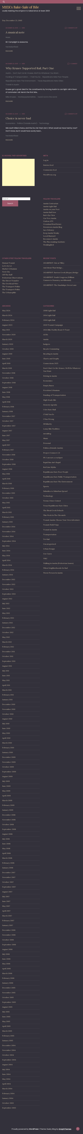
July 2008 (6, 839)
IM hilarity (47, 424)
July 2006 (6, 954)
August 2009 (7, 776)
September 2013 (9, 594)
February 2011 (8, 695)
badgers (46, 344)
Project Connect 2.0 (51, 453)
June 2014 (6, 551)
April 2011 (6, 685)
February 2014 (8, 570)
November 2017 (8, 416)
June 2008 (6, 844)
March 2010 (7, 743)
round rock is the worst (47, 97)
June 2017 (6, 435)
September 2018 (9, 383)
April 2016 (6, 479)
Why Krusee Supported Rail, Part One (30, 68)
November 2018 (8, 373)
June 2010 (6, 728)
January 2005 (7, 1040)
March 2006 (7, 973)
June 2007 (6, 901)
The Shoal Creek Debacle (53, 510)
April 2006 (6, 968)
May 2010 (6, 733)
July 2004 (6, 1069)
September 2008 (9, 829)
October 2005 (8, 997)
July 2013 (5, 603)
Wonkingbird (48, 245)
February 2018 (8, 407)
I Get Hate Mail (49, 409)
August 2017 (7, 431)
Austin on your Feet (51, 209)
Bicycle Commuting (51, 349)
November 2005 (8, 993)
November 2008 (8, 820)
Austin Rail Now (49, 212)
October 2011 (7, 656)
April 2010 (6, 738)
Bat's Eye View (49, 215)
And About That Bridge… (53, 268)
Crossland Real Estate (52, 224)
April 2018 (6, 402)
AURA (45, 334)
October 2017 (7, 421)
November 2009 (9, 762)
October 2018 (7, 378)
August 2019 (7, 354)
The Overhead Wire (10, 283)
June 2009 (6, 786)
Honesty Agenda (50, 405)
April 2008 (6, 853)
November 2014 (8, 531)
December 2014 (8, 527)
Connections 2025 (50, 363)
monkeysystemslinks (27, 97)
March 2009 (7, 800)
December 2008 (8, 815)
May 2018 (6, 397)
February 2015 (8, 517)
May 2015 (6, 503)
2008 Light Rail (49, 310)
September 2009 (9, 772)
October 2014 (8, 536)
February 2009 (8, 805)
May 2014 (6, 555)
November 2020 (8, 334)
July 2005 (6, 1012)
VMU (45, 558)
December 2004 (8, 1045)
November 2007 (8, 877)
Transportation (49, 534)
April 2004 (6, 1084)
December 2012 (8, 627)
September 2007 (9, 887)
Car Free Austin (49, 218)
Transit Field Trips (51, 525)
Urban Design (49, 549)
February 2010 (8, 748)
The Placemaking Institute (54, 242)
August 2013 (7, 599)
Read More (9, 51)
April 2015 (6, 507)
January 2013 (7, 623)
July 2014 (5, 546)
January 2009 (7, 810)
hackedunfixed (12, 47)
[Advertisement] (18, 172)
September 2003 (9, 1108)
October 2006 (8, 940)
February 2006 (8, 978)
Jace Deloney (48, 230)
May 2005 (6, 1021)
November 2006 (8, 935)
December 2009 (8, 757)
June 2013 (6, 608)
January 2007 (7, 925)
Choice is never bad (18, 118)
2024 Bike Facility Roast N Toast (56, 330)
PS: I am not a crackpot (53, 458)
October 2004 (8, 1055)
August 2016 (7, 469)
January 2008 (7, 868)
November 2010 (8, 709)
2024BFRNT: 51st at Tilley (53, 263)
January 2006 (7, 983)
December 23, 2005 (12, 28)
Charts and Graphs (51, 358)
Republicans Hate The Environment (21, 81)
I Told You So (35, 77)
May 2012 (6, 637)
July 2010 (5, 723)
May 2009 (6, 791)
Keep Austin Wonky (51, 233)
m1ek (23, 28)
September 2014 (9, 541)
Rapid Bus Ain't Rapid (52, 462)
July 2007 (6, 896)
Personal (47, 443)
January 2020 (7, 344)
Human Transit (8, 263)
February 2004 (8, 1093)
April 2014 (6, 560)
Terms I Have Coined (52, 501)
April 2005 (6, 1026)
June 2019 (6, 358)
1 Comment (73, 64)
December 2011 (8, 651)
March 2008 (7, 858)
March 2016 (7, 483)
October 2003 (8, 1103)
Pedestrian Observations (12, 278)
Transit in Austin (12, 84)
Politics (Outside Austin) (27, 123)
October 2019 (8, 349)
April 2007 (6, 911)
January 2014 (7, 575)
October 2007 (8, 882)
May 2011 (6, 680)
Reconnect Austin (50, 239)
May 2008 (6, 848)
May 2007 (6, 906)
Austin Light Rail (50, 206)
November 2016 (8, 455)
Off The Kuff (7, 275)
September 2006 (9, 944)
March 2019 (7, 368)
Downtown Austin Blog (52, 227)
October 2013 (7, 589)
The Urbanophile (9, 292)
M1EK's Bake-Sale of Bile (20, 7)
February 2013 (8, 618)
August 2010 (7, 719)
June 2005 (6, 1017)
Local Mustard (49, 236)
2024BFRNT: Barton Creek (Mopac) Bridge (60, 272)
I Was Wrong (48, 419)
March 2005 (7, 1031)
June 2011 (6, 675)
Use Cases (47, 554)
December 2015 (8, 493)
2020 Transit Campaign (53, 325)
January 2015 (7, 522)
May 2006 (6, 964)
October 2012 (7, 632)
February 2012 (8, 647)
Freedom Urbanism (51, 390)
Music (8, 37)
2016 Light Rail (49, 320)
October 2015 (7, 498)
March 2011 (7, 690)
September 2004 (9, 1060)
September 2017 (8, 426)
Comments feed (50, 170)
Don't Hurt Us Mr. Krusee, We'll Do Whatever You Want (35, 73)
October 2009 (8, 767)
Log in (45, 160)
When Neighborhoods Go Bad (55, 568)
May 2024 (6, 310)
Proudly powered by (25, 1129)
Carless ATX (48, 221)
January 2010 (7, 752)
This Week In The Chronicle (54, 515)
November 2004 (9, 1050)
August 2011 (7, 666)
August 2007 (7, 892)
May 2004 (6, 1079)
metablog (47, 433)
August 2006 (7, 949)
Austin (8, 73)
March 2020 (7, 339)
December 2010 (8, 704)
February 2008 (8, 863)
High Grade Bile (49, 400)
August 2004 (7, 1064)
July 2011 (5, 671)
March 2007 (7, 916)
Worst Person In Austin (53, 573)
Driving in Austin (50, 376)
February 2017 (8, 450)
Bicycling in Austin (50, 354)
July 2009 (6, 781)
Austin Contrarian (50, 203)
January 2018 (7, 411)
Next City (6, 272)
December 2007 (8, 872)
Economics (10, 123)
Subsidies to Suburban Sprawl (55, 491)
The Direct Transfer (10, 281)
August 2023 (7, 325)
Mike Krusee (11, 97)
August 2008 (7, 834)
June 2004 (6, 1074)
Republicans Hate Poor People (55, 77)
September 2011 (8, 661)
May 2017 (6, 440)
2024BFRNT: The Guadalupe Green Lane (60, 285)
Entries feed (48, 165)
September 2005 (9, 1002)
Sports (46, 486)
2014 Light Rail (49, 315)
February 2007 (8, 920)
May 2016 (6, 474)
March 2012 (7, 642)
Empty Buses (48, 385)
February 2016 (8, 488)
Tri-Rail (46, 539)
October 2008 (8, 824)
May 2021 (6, 330)
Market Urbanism (9, 269)
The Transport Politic (11, 286)
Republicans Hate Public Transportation (59, 477)
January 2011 (7, 699)
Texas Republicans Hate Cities (50, 81)
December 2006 (8, 930)
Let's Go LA (7, 266)
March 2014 (7, 565)
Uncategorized (49, 544)
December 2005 (8, 988)
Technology (44, 123)
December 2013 (8, 579)
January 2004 (7, 1098)
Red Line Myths (49, 467)
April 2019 (6, 363)
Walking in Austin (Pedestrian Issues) (58, 563)
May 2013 (6, 613)
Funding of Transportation (17, 77)
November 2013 (8, 584)
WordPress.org (49, 175)
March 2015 (7, 512)
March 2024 (7, 315)
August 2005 (7, 1007)
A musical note (15, 32)
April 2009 (6, 796)
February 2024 (8, 320)
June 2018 (6, 392)
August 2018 (7, 387)
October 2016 (7, 459)
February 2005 (8, 1036)
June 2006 (6, 959)
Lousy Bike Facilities (51, 429)
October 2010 (8, 714)
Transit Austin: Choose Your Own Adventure (61, 520)
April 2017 (6, 445)
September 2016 (9, 464)
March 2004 (7, 1088)
